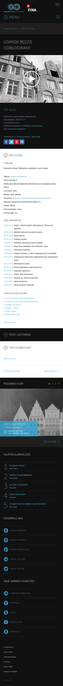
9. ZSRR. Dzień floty (12, 314)
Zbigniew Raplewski (18, 176)
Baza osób (8, 667)
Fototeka (14, 602)
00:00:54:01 (8, 253)
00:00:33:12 (8, 250)
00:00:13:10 (8, 239)
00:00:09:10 (8, 236)
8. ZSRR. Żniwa (10, 311)
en (57, 4)
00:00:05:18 (8, 232)
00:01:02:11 (8, 257)
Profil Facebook (18, 530)
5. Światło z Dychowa (12, 305)
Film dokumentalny (10, 29)
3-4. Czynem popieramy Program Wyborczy (21, 301)
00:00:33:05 (8, 246)
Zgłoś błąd (36, 137)
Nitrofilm (14, 631)
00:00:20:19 (8, 243)
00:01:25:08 (8, 267)
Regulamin (8, 652)
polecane (50, 441)
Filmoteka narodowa (20, 593)
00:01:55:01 (8, 285)
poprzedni (13, 371)
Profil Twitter (17, 568)
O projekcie (9, 647)
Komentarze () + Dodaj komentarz (17, 137)
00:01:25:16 (8, 271)
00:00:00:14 (8, 225)
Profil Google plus (19, 549)
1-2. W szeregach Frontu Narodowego (19, 298)
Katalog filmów (10, 671)
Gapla (13, 612)
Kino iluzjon (16, 622)
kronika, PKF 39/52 (27, 29)
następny (50, 371)
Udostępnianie (10, 657)
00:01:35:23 (8, 278)
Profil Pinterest (18, 540)
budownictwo (37, 126)
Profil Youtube (17, 559)
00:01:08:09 (8, 264)
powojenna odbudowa (17, 129)
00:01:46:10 (8, 281)
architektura (26, 126)
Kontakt (7, 662)
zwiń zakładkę (10, 322)
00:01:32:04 (8, 274)
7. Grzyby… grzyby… (12, 308)
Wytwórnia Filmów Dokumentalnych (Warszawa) (32, 198)
